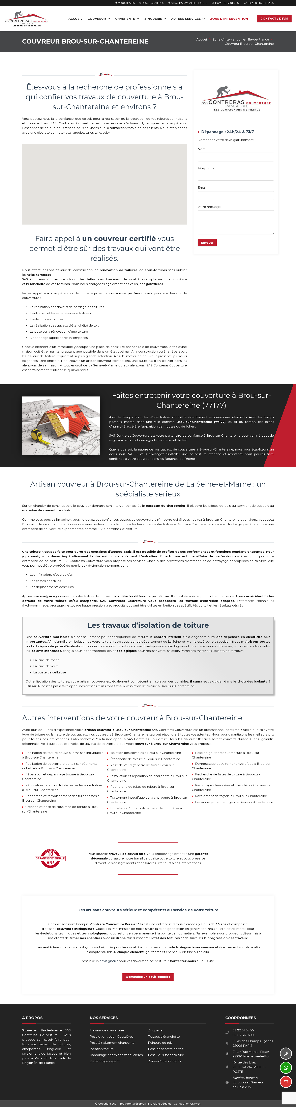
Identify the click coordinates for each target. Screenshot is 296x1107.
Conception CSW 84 (187, 1103)
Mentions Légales (159, 1103)
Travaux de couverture (107, 1030)
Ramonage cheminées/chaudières (116, 1055)
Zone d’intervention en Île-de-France (240, 39)
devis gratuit (108, 961)
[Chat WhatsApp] (286, 1068)
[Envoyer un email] (286, 1082)
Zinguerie (155, 1030)
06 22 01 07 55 (243, 1030)
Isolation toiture (102, 1049)
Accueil (202, 39)
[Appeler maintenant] (286, 1054)
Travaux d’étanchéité (164, 1036)
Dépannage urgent (105, 1061)
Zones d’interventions (164, 1061)
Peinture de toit (160, 1043)
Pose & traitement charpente (112, 1043)
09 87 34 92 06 (244, 1035)
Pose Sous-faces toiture (166, 1055)
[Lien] (27, 19)
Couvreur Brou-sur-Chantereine (249, 44)
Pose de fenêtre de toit (165, 1049)
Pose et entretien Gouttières (111, 1036)
